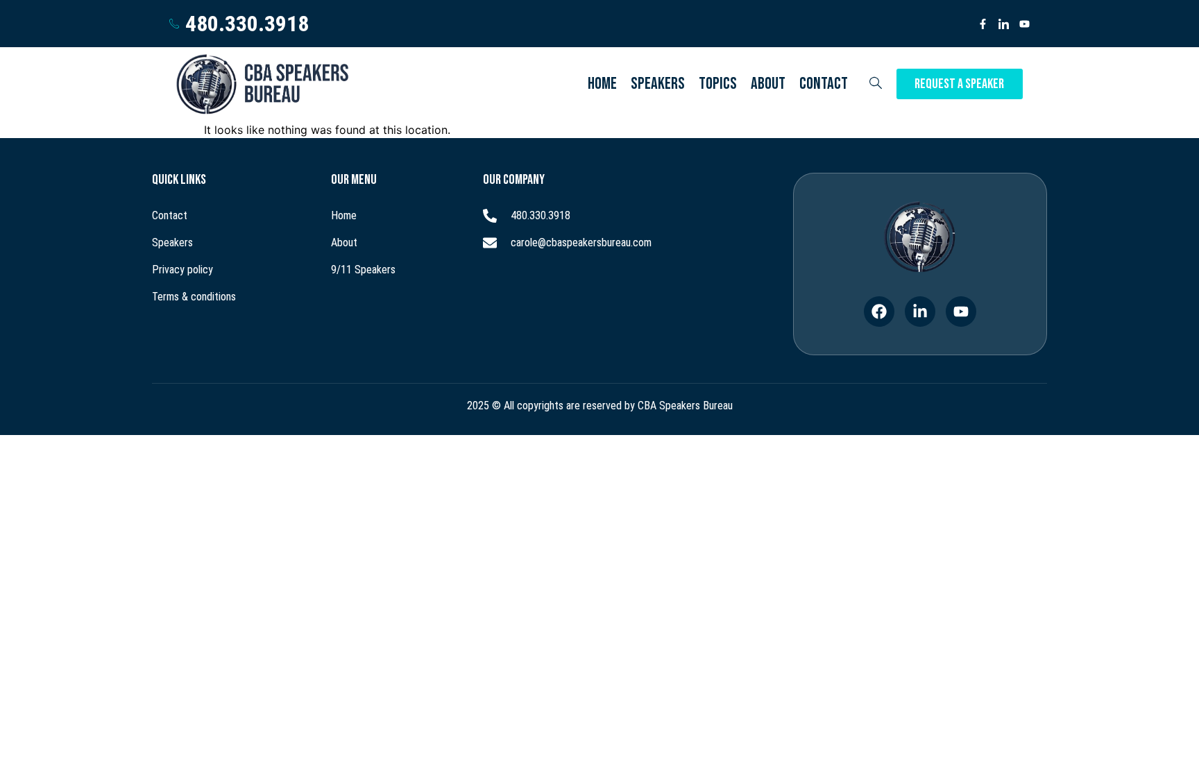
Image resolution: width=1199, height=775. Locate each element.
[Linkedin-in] (920, 311)
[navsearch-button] (876, 84)
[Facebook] (879, 311)
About (768, 84)
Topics (718, 84)
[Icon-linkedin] (1003, 24)
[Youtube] (1024, 24)
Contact (823, 84)
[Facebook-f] (983, 24)
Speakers (658, 84)
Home (602, 84)
